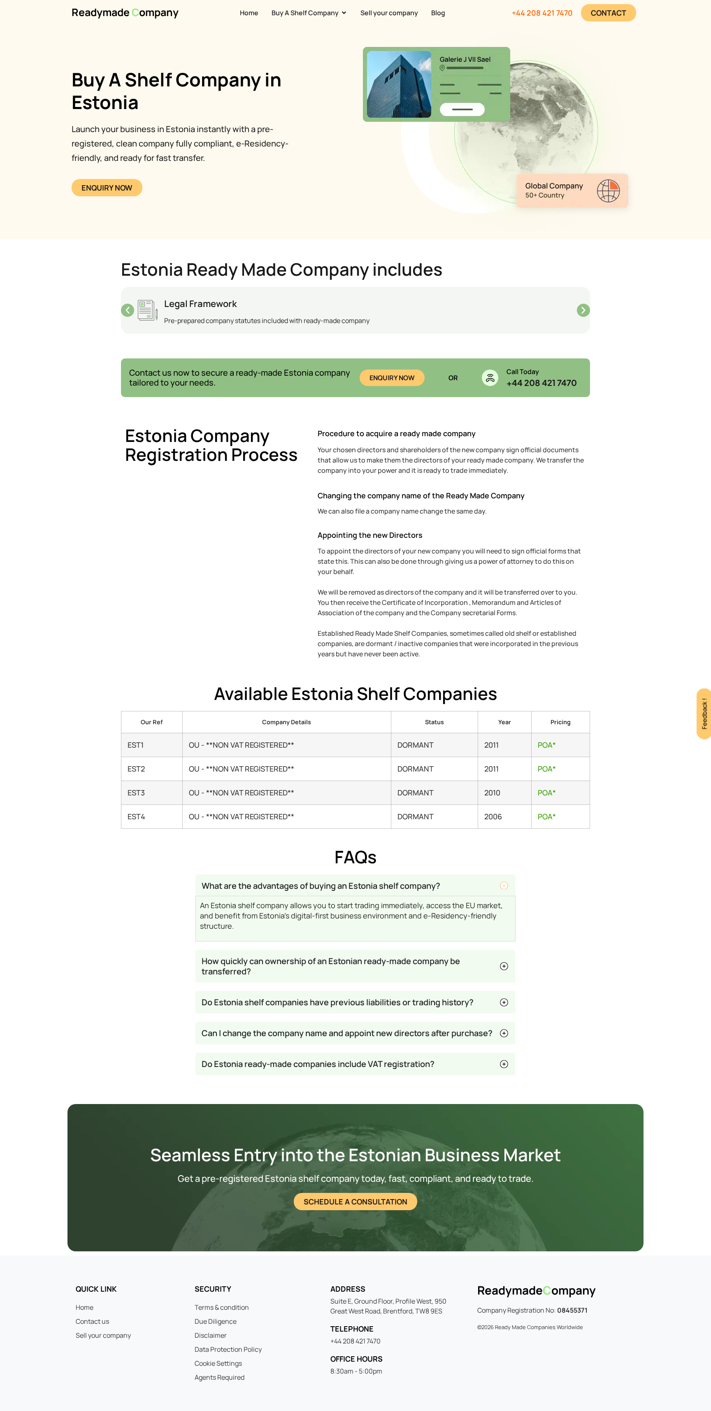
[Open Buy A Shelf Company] (344, 13)
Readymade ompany (125, 12)
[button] (127, 310)
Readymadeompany (536, 1290)
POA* (547, 745)
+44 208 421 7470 (542, 13)
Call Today (523, 371)
